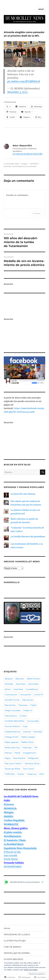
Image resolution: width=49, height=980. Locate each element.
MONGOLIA (10, 808)
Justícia (27, 731)
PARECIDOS (27, 742)
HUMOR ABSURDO (14, 721)
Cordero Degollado (14, 820)
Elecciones (10, 705)
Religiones (33, 758)
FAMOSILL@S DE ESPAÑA (17, 953)
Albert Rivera (33, 678)
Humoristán (30, 848)
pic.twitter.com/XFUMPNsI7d (23, 81)
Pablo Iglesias (11, 742)
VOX (41, 774)
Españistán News (13, 848)
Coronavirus (11, 694)
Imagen (24, 164)
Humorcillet (31, 166)
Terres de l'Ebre (12, 769)
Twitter (20, 774)
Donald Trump (12, 700)
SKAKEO (9, 816)
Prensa (8, 753)
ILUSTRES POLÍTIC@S (15, 940)
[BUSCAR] (42, 472)
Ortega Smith (11, 737)
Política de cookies (31, 970)
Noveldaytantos (13, 836)
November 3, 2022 (17, 92)
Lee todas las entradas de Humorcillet (27, 154)
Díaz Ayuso (27, 700)
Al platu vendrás (13, 832)
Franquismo (11, 716)
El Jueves (9, 804)
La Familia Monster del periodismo (28, 536)
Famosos (23, 705)
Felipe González (12, 710)
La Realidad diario (14, 844)
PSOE (17, 753)
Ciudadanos (32, 689)
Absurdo (19, 678)
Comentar (36, 213)
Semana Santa (32, 763)
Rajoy (7, 758)
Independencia (12, 731)
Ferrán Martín (11, 859)
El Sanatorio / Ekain (15, 840)
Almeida (7, 166)
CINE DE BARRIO (12, 947)
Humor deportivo (19, 166)
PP (35, 747)
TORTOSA (9, 774)
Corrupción (25, 694)
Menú (41, 9)
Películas (27, 747)
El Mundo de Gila (12, 852)
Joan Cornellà (10, 855)
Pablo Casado (28, 737)
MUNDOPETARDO (13, 866)
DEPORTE (34, 164)
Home (7, 928)
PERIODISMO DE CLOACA (17, 934)
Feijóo (33, 705)
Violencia (31, 774)
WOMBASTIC (11, 824)
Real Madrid (19, 758)
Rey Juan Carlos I (13, 763)
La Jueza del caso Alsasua (23, 494)
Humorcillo (12, 582)
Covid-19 (38, 694)
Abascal (8, 678)
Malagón (9, 812)
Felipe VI (27, 710)
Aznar (7, 689)
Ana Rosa (20, 684)
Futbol (23, 716)
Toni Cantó (28, 769)
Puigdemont (29, 753)
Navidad (38, 731)
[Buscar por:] (22, 472)
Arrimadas (33, 684)
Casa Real (18, 689)
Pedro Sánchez (12, 747)
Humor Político (12, 726)
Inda (25, 726)
